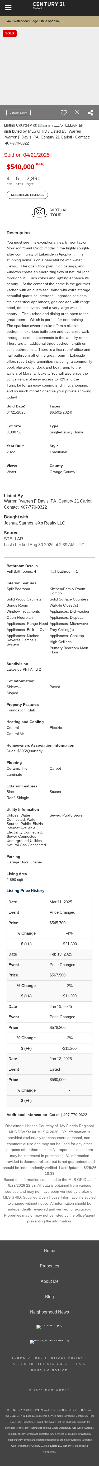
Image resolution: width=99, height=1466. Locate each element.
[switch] (63, 113)
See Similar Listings (27, 194)
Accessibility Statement (42, 1364)
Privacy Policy (66, 1358)
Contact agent (18, 112)
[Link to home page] (49, 8)
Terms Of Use (27, 1358)
